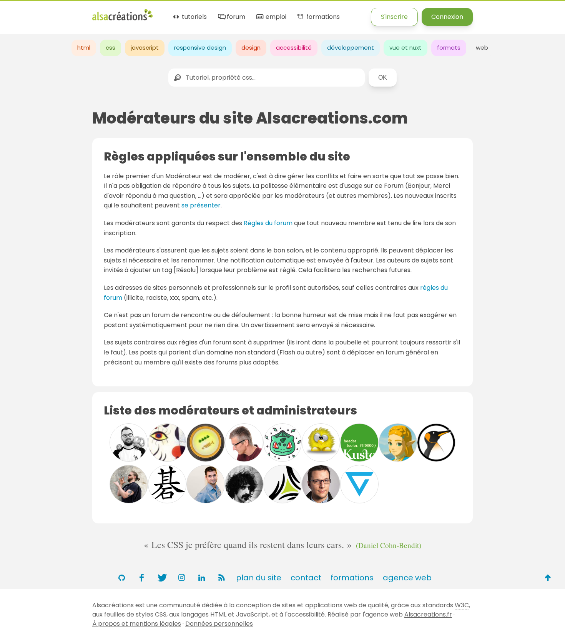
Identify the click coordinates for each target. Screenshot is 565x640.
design (251, 47)
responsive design (200, 47)
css (110, 47)
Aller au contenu (75, 12)
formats (448, 47)
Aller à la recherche (140, 12)
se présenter (201, 205)
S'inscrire (394, 16)
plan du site (258, 577)
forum (235, 17)
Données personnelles (219, 623)
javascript (145, 47)
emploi (275, 17)
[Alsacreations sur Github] (121, 577)
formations (322, 17)
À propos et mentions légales (136, 623)
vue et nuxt (405, 47)
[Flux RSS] (221, 577)
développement (350, 47)
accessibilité (294, 47)
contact (306, 577)
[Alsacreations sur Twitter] (161, 577)
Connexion (447, 16)
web (482, 47)
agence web (407, 577)
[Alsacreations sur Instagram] (181, 577)
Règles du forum (268, 223)
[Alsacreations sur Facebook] (141, 577)
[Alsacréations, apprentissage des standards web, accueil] (122, 19)
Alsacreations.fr (428, 614)
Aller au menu (21, 12)
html (83, 47)
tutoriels (193, 17)
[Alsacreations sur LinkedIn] (201, 577)
